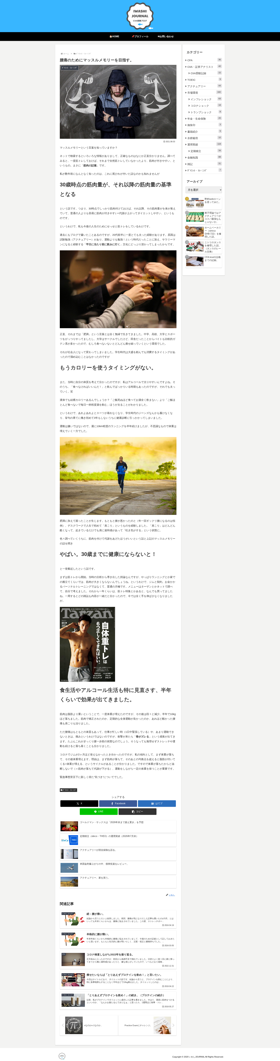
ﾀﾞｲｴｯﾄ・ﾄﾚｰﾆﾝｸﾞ (69, 790)
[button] (137, 811)
